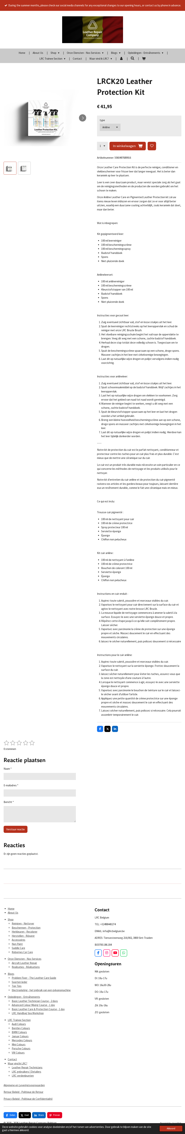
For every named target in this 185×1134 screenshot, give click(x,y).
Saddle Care (18, 948)
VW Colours (18, 1052)
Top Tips (16, 986)
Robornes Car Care (22, 952)
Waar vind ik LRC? (17, 1063)
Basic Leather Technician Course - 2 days (35, 1001)
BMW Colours (19, 1032)
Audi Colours (19, 1024)
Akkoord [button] (171, 1128)
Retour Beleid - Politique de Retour (23, 1092)
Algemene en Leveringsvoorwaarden (24, 1085)
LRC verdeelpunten (23, 1075)
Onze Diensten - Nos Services (24, 959)
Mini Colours (18, 1044)
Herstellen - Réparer (23, 936)
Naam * (8, 768)
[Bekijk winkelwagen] (144, 59)
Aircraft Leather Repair (24, 963)
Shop (11, 919)
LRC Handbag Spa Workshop (28, 1013)
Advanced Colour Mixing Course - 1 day (33, 1005)
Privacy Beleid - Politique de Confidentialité (28, 1098)
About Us (13, 912)
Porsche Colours (21, 1048)
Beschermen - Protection (26, 927)
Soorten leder (19, 982)
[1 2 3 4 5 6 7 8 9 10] (102, 146)
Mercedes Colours (22, 1040)
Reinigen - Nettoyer (23, 923)
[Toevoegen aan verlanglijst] (152, 146)
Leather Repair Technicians (27, 1067)
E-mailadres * (11, 785)
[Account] (121, 59)
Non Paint (17, 944)
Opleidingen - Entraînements (24, 997)
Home (11, 908)
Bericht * (9, 802)
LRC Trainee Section (19, 1020)
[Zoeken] (132, 58)
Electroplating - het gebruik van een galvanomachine (41, 990)
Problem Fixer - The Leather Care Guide (34, 978)
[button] (10, 168)
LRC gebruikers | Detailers (26, 1071)
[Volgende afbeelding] (82, 118)
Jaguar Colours (20, 1036)
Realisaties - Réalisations (26, 967)
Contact (12, 1059)
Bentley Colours (21, 1028)
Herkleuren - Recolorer (24, 931)
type (102, 120)
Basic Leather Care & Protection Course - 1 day (38, 1009)
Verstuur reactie (15, 829)
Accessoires (18, 939)
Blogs (11, 974)
